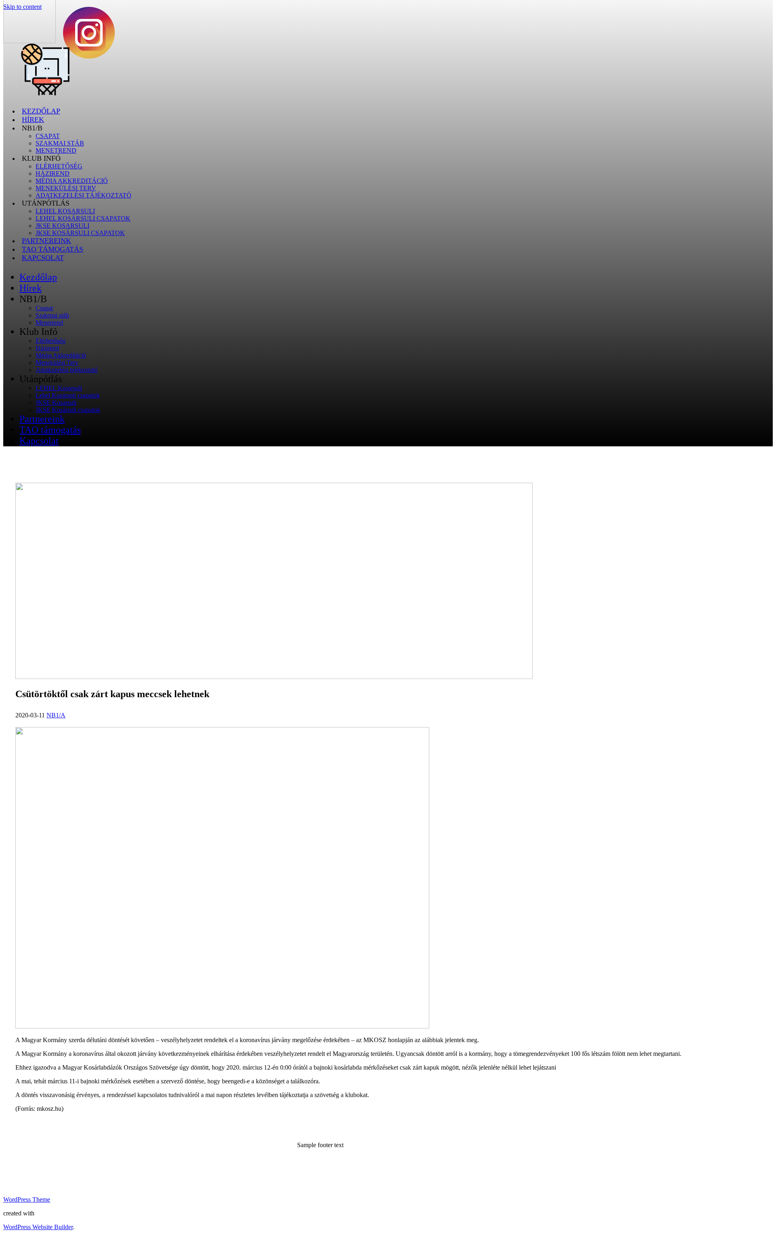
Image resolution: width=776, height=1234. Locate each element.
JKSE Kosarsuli (62, 225)
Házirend (53, 173)
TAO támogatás (52, 249)
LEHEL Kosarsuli (65, 211)
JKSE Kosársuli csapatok (80, 232)
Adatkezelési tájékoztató (83, 195)
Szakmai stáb (60, 143)
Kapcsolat (43, 258)
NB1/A (55, 715)
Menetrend (49, 322)
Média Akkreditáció (72, 180)
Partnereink (46, 241)
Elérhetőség (59, 166)
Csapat (48, 135)
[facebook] (89, 56)
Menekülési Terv (66, 188)
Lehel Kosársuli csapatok (83, 218)
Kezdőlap (41, 111)
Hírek (33, 120)
